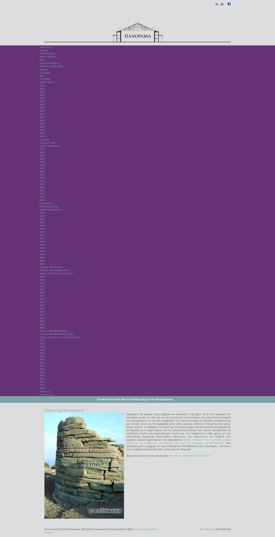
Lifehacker (208, 529)
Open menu (46, 47)
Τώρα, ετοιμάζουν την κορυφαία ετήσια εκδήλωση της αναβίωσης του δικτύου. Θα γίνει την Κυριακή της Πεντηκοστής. (178, 441)
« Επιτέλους (175, 455)
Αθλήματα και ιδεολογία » (197, 455)
